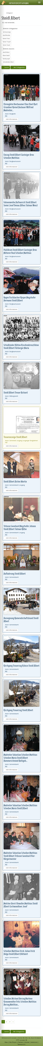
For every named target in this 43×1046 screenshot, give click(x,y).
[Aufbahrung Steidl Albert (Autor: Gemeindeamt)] (21, 557)
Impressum (34, 1042)
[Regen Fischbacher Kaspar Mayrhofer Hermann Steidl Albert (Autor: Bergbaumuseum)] (21, 280)
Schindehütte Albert (8, 62)
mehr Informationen (11, 119)
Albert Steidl (6, 55)
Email (6, 1042)
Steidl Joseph (6, 59)
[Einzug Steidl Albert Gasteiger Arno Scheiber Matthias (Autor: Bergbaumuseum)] (21, 138)
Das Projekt (13, 1042)
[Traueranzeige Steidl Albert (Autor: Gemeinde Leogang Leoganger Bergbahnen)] (21, 420)
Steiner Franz (6, 38)
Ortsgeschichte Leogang (19, 3)
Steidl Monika (6, 35)
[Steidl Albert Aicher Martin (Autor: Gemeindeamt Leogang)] (21, 465)
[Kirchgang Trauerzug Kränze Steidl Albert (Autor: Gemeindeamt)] (21, 649)
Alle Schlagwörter (19, 67)
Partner (20, 1042)
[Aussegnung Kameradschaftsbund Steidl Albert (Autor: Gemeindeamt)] (21, 601)
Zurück (6, 67)
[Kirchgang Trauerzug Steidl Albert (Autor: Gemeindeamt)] (21, 693)
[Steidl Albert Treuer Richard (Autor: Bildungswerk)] (21, 376)
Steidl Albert (6, 52)
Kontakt (27, 1042)
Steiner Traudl (6, 42)
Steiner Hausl (6, 45)
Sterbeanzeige (7, 32)
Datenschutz (21, 1044)
